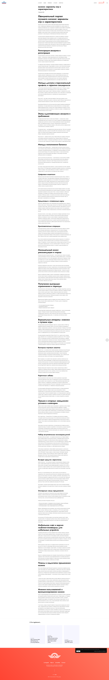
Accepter (78, 651)
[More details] (107, 340)
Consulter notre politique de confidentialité (100, 651)
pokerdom (40, 32)
